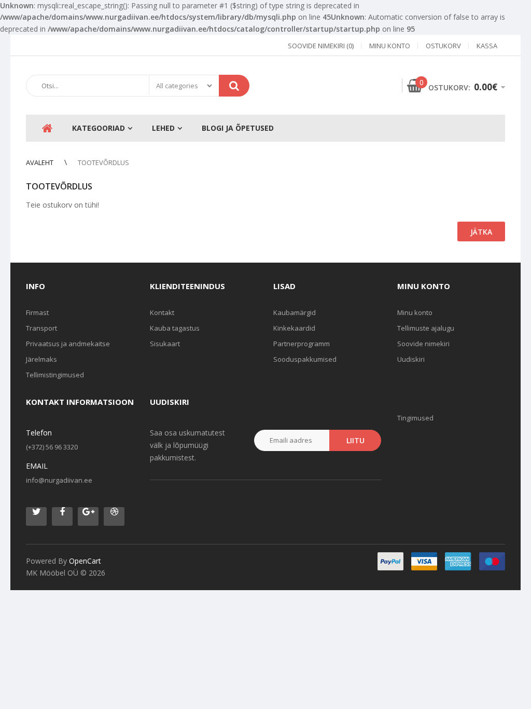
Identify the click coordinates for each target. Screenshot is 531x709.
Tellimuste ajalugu (425, 328)
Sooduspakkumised (305, 359)
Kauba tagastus (175, 328)
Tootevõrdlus (103, 162)
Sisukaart (165, 343)
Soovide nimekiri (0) (321, 45)
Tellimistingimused (55, 374)
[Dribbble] (114, 516)
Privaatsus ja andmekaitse (68, 343)
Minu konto (389, 45)
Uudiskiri (411, 359)
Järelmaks (41, 359)
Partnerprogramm (301, 343)
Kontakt (162, 312)
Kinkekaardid (294, 328)
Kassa (487, 45)
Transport (41, 328)
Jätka (481, 232)
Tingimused (415, 417)
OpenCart (85, 561)
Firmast (37, 312)
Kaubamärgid (294, 312)
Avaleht (39, 162)
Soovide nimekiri (423, 343)
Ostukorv (443, 45)
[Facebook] (62, 516)
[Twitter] (36, 516)
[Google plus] (88, 516)
